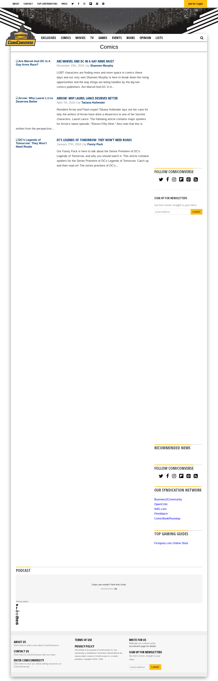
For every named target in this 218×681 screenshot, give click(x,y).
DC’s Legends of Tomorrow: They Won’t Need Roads (94, 140)
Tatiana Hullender (93, 102)
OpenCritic (161, 504)
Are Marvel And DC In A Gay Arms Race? (85, 61)
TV (92, 38)
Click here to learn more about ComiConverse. (36, 645)
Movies (80, 38)
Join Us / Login (195, 3)
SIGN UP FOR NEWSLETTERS (170, 198)
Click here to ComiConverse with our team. (35, 654)
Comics (66, 38)
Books (131, 38)
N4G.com (160, 509)
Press (64, 3)
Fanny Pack (95, 144)
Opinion (145, 38)
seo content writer (146, 643)
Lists (159, 38)
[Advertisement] (109, 20)
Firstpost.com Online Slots (171, 543)
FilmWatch (161, 513)
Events (117, 38)
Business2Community (168, 499)
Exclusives (48, 38)
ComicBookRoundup (167, 518)
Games (102, 38)
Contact (28, 3)
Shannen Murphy (101, 65)
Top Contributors (47, 3)
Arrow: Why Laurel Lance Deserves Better (87, 98)
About (16, 3)
